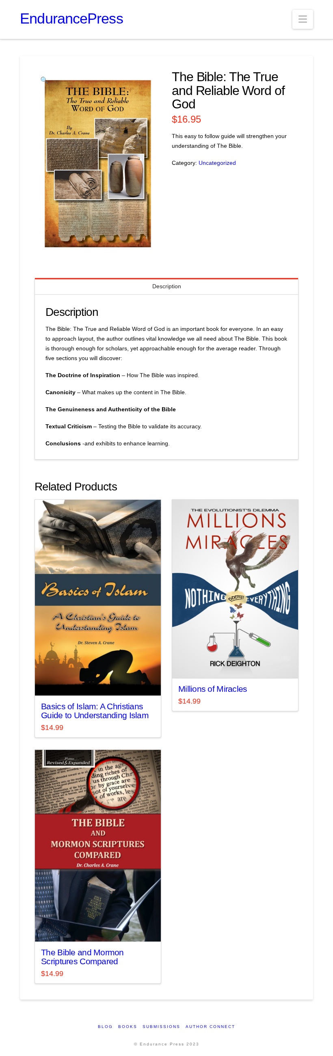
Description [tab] (166, 286)
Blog (105, 1026)
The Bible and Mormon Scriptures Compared (82, 957)
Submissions (161, 1026)
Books (127, 1026)
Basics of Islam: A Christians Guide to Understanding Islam (95, 711)
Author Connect (210, 1026)
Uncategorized (217, 163)
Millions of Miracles (212, 688)
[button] (302, 19)
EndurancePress (71, 18)
